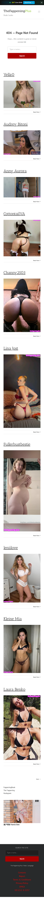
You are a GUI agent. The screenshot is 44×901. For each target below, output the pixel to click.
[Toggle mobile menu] (39, 11)
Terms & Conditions (22, 879)
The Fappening (9, 790)
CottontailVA (14, 213)
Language (30, 865)
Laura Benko (14, 689)
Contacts (22, 872)
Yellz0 (9, 74)
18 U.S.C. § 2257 (22, 890)
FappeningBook (9, 787)
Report (22, 876)
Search (22, 56)
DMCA (22, 886)
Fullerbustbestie (17, 444)
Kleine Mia (13, 618)
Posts (25, 865)
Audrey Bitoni (16, 124)
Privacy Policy (22, 883)
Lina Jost (11, 348)
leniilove (11, 547)
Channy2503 (14, 272)
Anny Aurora (15, 171)
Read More (36, 112)
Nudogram (7, 793)
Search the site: (22, 848)
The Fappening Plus (16, 865)
